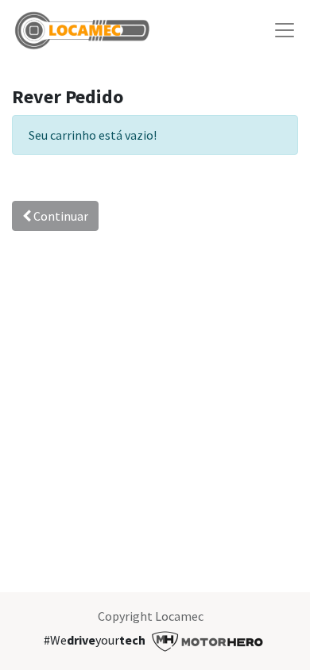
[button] (13, 168)
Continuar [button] (59, 216)
